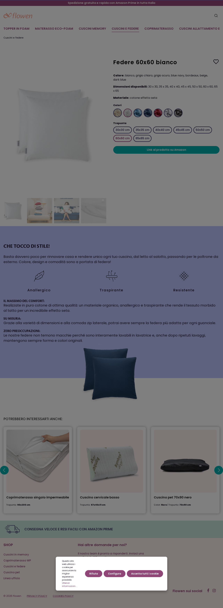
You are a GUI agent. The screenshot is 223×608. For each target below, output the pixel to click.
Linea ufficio (11, 578)
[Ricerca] (216, 15)
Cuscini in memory (16, 554)
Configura (114, 573)
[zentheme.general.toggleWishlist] (216, 61)
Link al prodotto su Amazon (166, 150)
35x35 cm (142, 130)
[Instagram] (214, 591)
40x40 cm (162, 130)
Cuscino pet (11, 572)
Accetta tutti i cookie (145, 573)
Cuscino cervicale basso (99, 497)
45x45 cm (183, 130)
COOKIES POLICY (63, 596)
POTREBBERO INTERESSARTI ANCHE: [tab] (33, 418)
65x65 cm (142, 138)
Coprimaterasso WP (17, 560)
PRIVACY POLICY (37, 596)
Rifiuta (93, 573)
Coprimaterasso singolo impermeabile (37, 497)
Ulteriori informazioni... (69, 584)
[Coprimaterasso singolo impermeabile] (37, 461)
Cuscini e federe (14, 566)
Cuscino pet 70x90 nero (173, 497)
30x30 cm (123, 130)
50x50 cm (203, 130)
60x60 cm (123, 138)
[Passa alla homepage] (17, 15)
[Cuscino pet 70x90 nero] (185, 461)
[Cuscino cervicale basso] (111, 461)
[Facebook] (208, 591)
